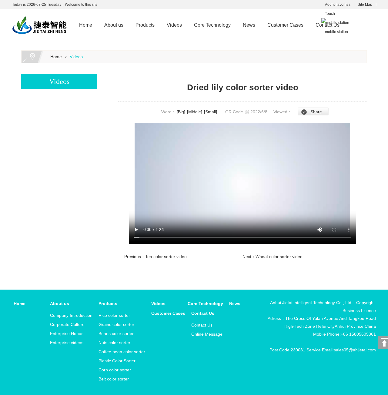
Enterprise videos (66, 342)
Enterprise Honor (66, 333)
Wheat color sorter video (279, 256)
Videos (174, 25)
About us (113, 25)
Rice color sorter (114, 315)
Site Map (365, 4)
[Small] (210, 111)
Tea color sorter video (166, 256)
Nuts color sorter (114, 342)
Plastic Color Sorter (117, 360)
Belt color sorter (114, 379)
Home (85, 25)
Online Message (206, 334)
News (249, 25)
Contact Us (328, 25)
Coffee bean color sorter (122, 351)
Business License (359, 310)
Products (145, 25)
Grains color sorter (116, 324)
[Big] (181, 111)
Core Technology (212, 25)
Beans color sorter (116, 333)
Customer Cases (285, 25)
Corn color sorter (115, 369)
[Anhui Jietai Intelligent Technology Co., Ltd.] (39, 12)
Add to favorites (337, 4)
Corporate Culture (67, 324)
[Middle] (194, 111)
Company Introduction (71, 315)
